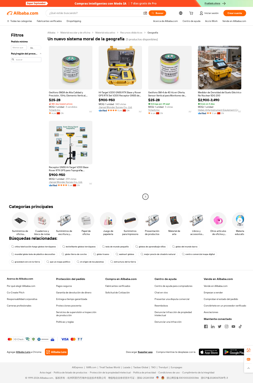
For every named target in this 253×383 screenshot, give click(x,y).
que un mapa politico (60, 262)
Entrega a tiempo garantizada (71, 299)
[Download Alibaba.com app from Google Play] (234, 352)
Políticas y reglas (65, 321)
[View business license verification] (157, 378)
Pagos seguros (64, 286)
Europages (176, 367)
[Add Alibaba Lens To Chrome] (56, 352)
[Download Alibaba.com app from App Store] (209, 352)
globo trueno (103, 254)
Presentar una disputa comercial (172, 299)
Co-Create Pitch (15, 292)
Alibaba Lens (23, 352)
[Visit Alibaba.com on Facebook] (206, 326)
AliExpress (77, 367)
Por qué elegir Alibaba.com (21, 286)
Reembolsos (161, 305)
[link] (248, 350)
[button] (145, 13)
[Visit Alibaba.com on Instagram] (226, 326)
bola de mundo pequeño (117, 246)
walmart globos (126, 254)
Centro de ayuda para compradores (173, 286)
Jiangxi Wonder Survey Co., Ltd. (115, 107)
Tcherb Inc (54, 110)
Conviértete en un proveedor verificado (225, 305)
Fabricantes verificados (117, 286)
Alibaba (51, 32)
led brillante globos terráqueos (81, 246)
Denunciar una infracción (168, 321)
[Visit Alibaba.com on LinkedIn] (213, 326)
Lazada (126, 367)
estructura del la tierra (125, 262)
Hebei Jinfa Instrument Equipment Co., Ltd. (219, 110)
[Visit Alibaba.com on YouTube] (233, 326)
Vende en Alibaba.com (216, 286)
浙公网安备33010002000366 (183, 377)
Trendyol (163, 367)
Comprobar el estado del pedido (221, 299)
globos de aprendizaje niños (152, 246)
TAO (153, 367)
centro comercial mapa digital (200, 254)
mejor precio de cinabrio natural (159, 254)
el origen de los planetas (92, 262)
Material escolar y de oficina (75, 32)
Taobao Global (140, 367)
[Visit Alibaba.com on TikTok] (240, 326)
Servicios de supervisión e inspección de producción (76, 314)
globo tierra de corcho (76, 254)
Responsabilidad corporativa (22, 299)
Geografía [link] (152, 32)
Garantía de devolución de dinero (73, 292)
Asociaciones (211, 312)
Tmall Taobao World (109, 367)
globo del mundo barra (186, 246)
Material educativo (105, 32)
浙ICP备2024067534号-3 (214, 377)
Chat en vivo (161, 292)
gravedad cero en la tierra (27, 262)
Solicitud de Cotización (117, 292)
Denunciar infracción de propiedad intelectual (173, 314)
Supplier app (145, 352)
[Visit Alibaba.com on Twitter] (220, 326)
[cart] (191, 13)
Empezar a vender (213, 292)
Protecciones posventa (68, 305)
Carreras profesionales (19, 305)
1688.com (91, 367)
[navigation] (26, 115)
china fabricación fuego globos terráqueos (35, 246)
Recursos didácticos (131, 32)
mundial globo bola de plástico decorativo (35, 254)
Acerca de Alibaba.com (20, 278)
